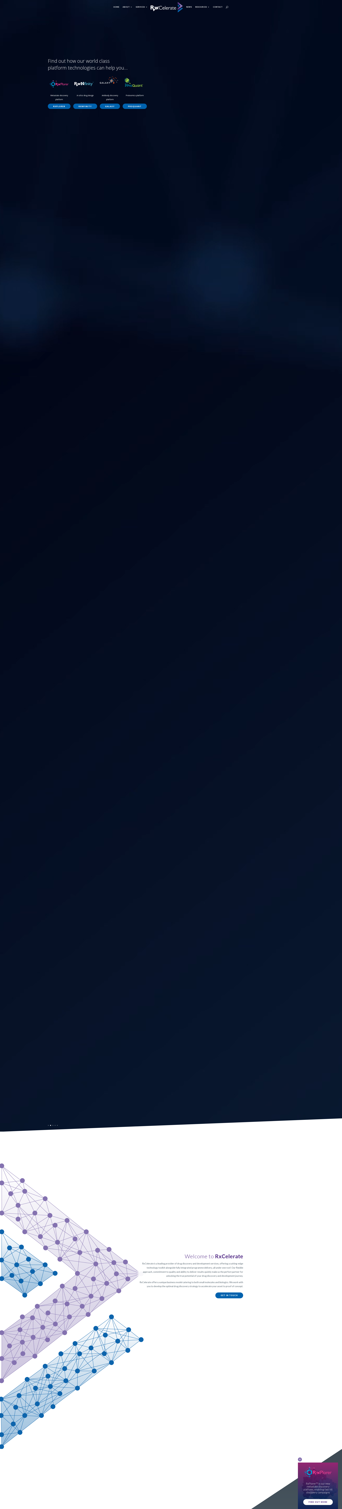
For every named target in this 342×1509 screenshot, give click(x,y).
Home (116, 7)
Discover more (62, 113)
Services (140, 7)
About (126, 7)
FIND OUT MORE (318, 1502)
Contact (218, 7)
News (189, 7)
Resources (201, 7)
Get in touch (229, 1295)
